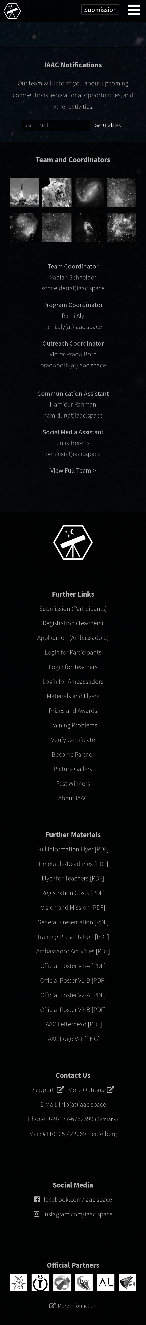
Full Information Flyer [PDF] (73, 849)
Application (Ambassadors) (73, 637)
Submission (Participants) (73, 608)
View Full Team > (73, 470)
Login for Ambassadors (73, 681)
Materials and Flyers (73, 696)
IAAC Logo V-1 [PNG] (73, 1038)
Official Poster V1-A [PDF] (73, 966)
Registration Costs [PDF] (73, 893)
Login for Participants (73, 652)
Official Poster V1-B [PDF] (73, 980)
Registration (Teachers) (73, 623)
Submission (100, 10)
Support (44, 1090)
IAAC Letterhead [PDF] (73, 1024)
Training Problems (73, 725)
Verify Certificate (73, 740)
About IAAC (73, 798)
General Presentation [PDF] (73, 922)
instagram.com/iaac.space (78, 1214)
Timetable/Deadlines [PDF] (73, 864)
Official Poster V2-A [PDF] (73, 995)
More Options (87, 1090)
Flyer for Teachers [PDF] (73, 878)
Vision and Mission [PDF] (73, 907)
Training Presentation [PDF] (73, 937)
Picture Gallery (73, 769)
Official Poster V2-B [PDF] (73, 1009)
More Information (77, 1305)
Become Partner (73, 754)
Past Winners (73, 783)
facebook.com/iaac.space (78, 1199)
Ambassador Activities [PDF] (73, 951)
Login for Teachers (73, 667)
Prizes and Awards (73, 710)
